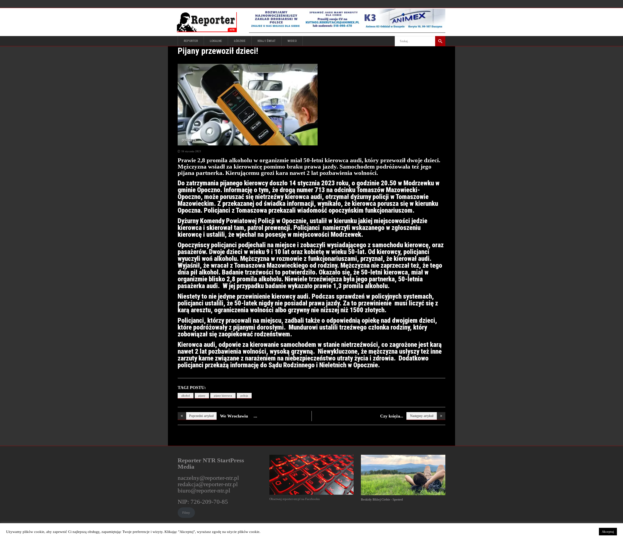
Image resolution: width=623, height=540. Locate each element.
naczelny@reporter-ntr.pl (208, 477)
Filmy (186, 512)
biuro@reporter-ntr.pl (204, 490)
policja (244, 395)
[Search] (440, 41)
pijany (201, 395)
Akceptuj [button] (608, 531)
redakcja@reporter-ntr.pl (208, 484)
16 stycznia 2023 (191, 151)
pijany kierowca (223, 395)
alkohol (185, 395)
